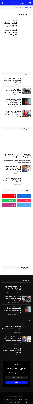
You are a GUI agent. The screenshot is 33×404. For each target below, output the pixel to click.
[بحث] (2, 3)
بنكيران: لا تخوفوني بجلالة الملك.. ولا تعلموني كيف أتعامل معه (17, 155)
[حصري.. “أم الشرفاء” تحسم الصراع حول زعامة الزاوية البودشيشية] (26, 91)
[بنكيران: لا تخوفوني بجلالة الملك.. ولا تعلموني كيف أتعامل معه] (16, 141)
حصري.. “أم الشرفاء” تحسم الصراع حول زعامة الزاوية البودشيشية (13, 90)
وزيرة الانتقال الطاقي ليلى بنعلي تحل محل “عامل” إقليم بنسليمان (12, 80)
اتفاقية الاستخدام (18, 400)
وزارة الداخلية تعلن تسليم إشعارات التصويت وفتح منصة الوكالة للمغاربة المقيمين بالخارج (12, 169)
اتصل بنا (25, 400)
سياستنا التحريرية (8, 400)
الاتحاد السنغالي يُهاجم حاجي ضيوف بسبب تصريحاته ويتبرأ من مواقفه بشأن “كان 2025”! (10, 28)
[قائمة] (30, 3)
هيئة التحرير (5, 402)
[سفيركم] (22, 3)
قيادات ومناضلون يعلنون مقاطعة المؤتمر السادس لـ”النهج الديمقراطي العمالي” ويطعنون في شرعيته (12, 102)
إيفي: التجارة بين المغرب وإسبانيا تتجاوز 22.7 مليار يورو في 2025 (12, 180)
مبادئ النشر (18, 402)
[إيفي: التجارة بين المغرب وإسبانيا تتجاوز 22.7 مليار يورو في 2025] (26, 180)
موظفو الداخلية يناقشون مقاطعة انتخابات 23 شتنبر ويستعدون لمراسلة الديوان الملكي (12, 114)
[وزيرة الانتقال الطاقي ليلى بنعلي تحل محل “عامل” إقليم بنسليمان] (26, 81)
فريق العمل (25, 402)
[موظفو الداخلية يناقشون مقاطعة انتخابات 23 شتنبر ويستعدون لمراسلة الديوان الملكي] (26, 113)
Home (21, 7)
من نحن (11, 402)
